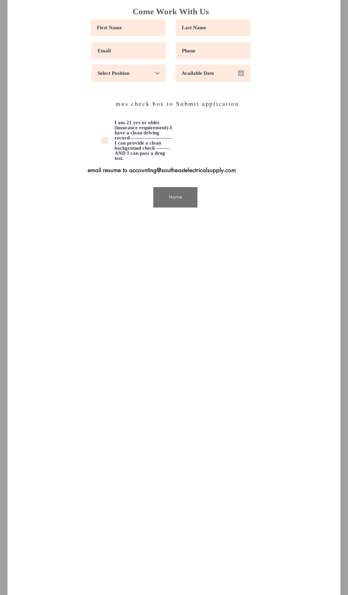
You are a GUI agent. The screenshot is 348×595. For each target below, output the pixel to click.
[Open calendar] (241, 73)
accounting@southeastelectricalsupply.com (182, 170)
